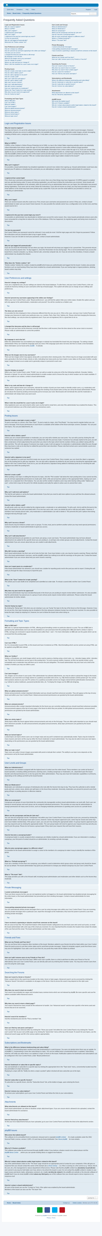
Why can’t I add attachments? (14, 84)
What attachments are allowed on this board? (65, 92)
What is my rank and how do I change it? (17, 62)
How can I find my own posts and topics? (64, 73)
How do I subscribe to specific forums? (63, 84)
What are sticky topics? (12, 112)
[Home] (51, 5)
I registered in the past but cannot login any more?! (20, 36)
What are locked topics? (12, 114)
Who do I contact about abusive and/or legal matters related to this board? (74, 105)
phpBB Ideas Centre (11, 1152)
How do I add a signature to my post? (16, 74)
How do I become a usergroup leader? (63, 34)
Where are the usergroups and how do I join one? (67, 32)
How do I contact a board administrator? (64, 107)
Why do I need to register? (13, 27)
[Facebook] (47, 1210)
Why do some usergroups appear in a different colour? (68, 36)
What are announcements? (13, 110)
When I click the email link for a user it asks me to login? (21, 64)
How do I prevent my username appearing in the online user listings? (25, 50)
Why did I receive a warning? (13, 86)
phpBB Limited (61, 1137)
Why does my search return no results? (64, 68)
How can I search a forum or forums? (63, 66)
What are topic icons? (11, 116)
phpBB (32, 346)
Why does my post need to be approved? (17, 92)
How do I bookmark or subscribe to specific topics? (67, 82)
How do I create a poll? (12, 76)
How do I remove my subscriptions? (63, 86)
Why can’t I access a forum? (13, 82)
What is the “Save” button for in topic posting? (18, 90)
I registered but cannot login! (13, 32)
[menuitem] (18, 9)
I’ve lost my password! (11, 38)
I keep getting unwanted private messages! (65, 49)
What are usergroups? (58, 30)
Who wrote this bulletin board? (61, 101)
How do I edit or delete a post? (14, 72)
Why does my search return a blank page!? (65, 69)
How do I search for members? (61, 71)
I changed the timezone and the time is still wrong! (20, 54)
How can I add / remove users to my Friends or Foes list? (69, 59)
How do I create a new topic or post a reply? (18, 71)
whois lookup (52, 1166)
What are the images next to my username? (18, 58)
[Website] (40, 1210)
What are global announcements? (15, 108)
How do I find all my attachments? (62, 94)
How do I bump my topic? (12, 94)
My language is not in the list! (13, 56)
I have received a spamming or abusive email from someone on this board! (74, 50)
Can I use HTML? (10, 102)
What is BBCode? (10, 100)
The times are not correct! (12, 52)
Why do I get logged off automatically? (16, 40)
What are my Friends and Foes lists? (63, 57)
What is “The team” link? (59, 40)
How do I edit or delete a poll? (13, 80)
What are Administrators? (59, 27)
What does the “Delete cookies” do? (15, 42)
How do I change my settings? (14, 49)
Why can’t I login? (10, 34)
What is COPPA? (10, 28)
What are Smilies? (10, 104)
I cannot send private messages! (62, 47)
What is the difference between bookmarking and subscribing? (70, 80)
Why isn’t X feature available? (61, 103)
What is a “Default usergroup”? (61, 38)
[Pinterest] (62, 1210)
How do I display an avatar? (13, 60)
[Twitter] (54, 1210)
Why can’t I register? (11, 30)
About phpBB (62, 1139)
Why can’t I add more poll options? (15, 78)
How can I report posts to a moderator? (16, 88)
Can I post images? (10, 106)
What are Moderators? (58, 28)
